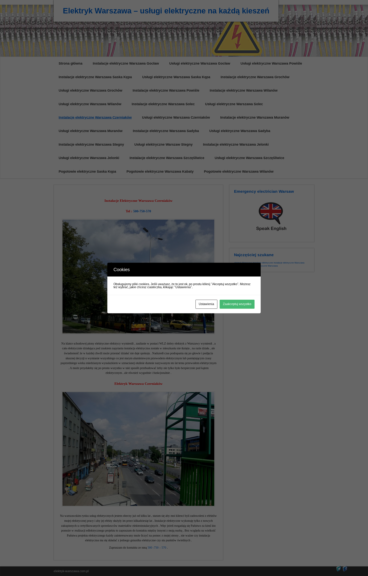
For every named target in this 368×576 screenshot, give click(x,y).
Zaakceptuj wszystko (237, 304)
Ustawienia (206, 304)
